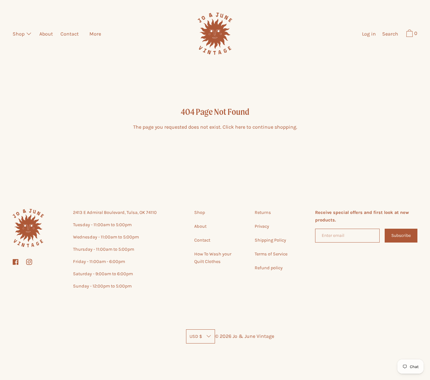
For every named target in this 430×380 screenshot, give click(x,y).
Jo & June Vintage (253, 336)
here (240, 127)
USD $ (196, 336)
